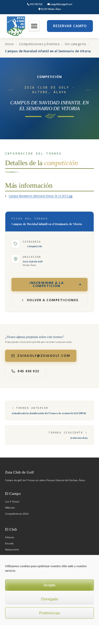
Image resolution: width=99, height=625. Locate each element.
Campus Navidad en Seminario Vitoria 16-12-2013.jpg (40, 196)
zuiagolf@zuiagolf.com (61, 4)
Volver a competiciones (52, 300)
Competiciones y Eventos (39, 44)
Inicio (9, 44)
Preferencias (49, 613)
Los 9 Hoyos (12, 501)
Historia (9, 537)
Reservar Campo (70, 26)
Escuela (9, 543)
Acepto (49, 585)
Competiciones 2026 (17, 514)
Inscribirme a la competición (46, 284)
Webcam (10, 507)
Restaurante (12, 549)
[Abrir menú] (34, 26)
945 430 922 (35, 4)
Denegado (49, 599)
